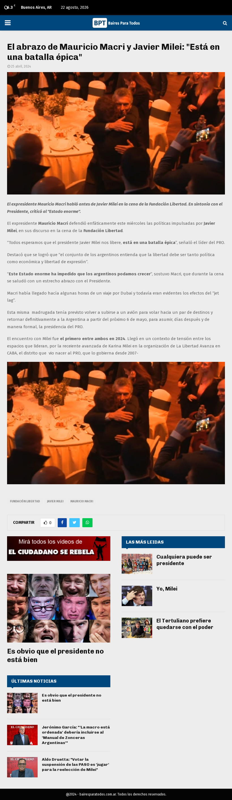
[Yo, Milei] (137, 596)
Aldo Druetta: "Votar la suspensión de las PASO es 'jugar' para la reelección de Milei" (75, 764)
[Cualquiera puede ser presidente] (137, 564)
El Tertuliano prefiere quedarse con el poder (184, 624)
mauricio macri (81, 501)
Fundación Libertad (25, 501)
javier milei (55, 501)
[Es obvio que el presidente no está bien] (58, 608)
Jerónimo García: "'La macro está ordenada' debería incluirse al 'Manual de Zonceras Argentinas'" (76, 735)
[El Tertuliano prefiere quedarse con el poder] (137, 628)
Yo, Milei (166, 589)
